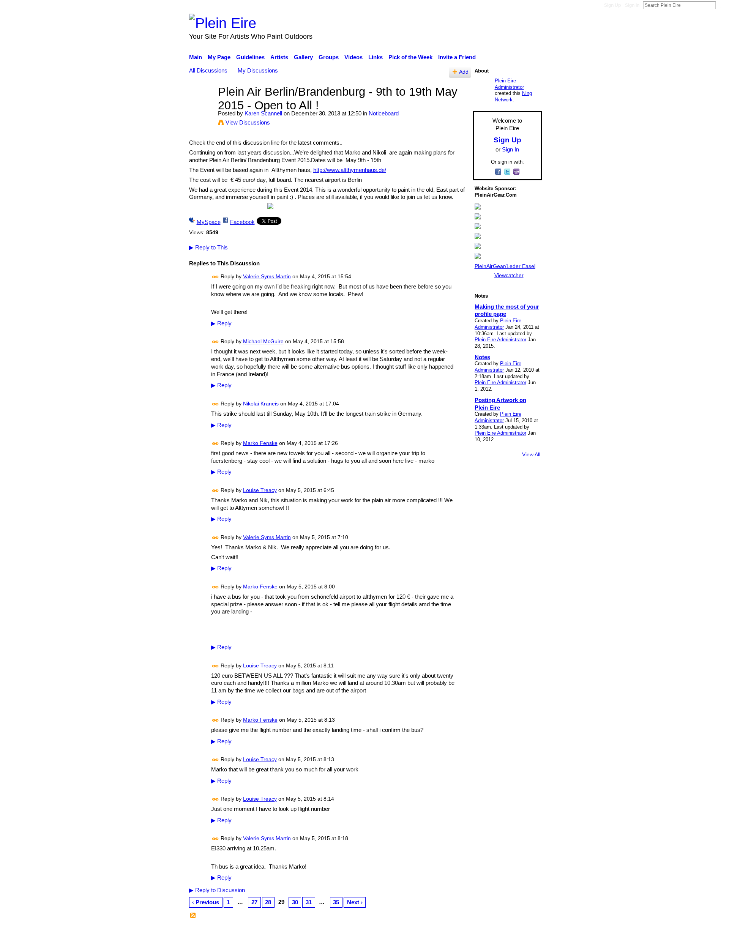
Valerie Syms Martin (267, 276)
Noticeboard (384, 113)
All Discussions (208, 70)
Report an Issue (472, 933)
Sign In (632, 5)
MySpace (209, 222)
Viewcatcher (509, 275)
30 (295, 902)
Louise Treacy (260, 490)
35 (336, 902)
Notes (482, 357)
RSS (193, 915)
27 (254, 902)
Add (464, 72)
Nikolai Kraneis (261, 404)
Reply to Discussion (217, 890)
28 (268, 902)
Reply (221, 323)
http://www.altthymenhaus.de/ (349, 170)
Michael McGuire (263, 342)
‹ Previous (205, 902)
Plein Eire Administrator (509, 84)
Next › (355, 902)
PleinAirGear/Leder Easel (505, 266)
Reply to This (208, 247)
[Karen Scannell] (201, 106)
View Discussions (248, 122)
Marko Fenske (260, 443)
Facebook (242, 222)
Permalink (215, 277)
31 (309, 902)
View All (531, 454)
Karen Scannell (263, 113)
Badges (435, 933)
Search (722, 5)
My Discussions (258, 70)
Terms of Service (521, 933)
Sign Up (612, 5)
